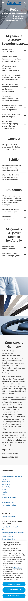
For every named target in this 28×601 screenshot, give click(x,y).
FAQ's (3, 494)
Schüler (4, 489)
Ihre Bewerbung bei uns (9, 497)
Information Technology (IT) (10, 527)
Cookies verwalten (7, 508)
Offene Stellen (6, 484)
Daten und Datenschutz (9, 505)
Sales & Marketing (7, 536)
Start (3, 474)
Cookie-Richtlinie (17, 567)
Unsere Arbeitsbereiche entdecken (12, 476)
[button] (25, 3)
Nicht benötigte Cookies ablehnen (14, 589)
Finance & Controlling (8, 539)
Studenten (5, 500)
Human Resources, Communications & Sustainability (13, 533)
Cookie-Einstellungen (14, 595)
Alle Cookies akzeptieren (14, 584)
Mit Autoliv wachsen (8, 502)
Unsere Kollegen (7, 487)
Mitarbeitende (6, 481)
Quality (4, 529)
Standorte (5, 479)
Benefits (4, 492)
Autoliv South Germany (9, 516)
